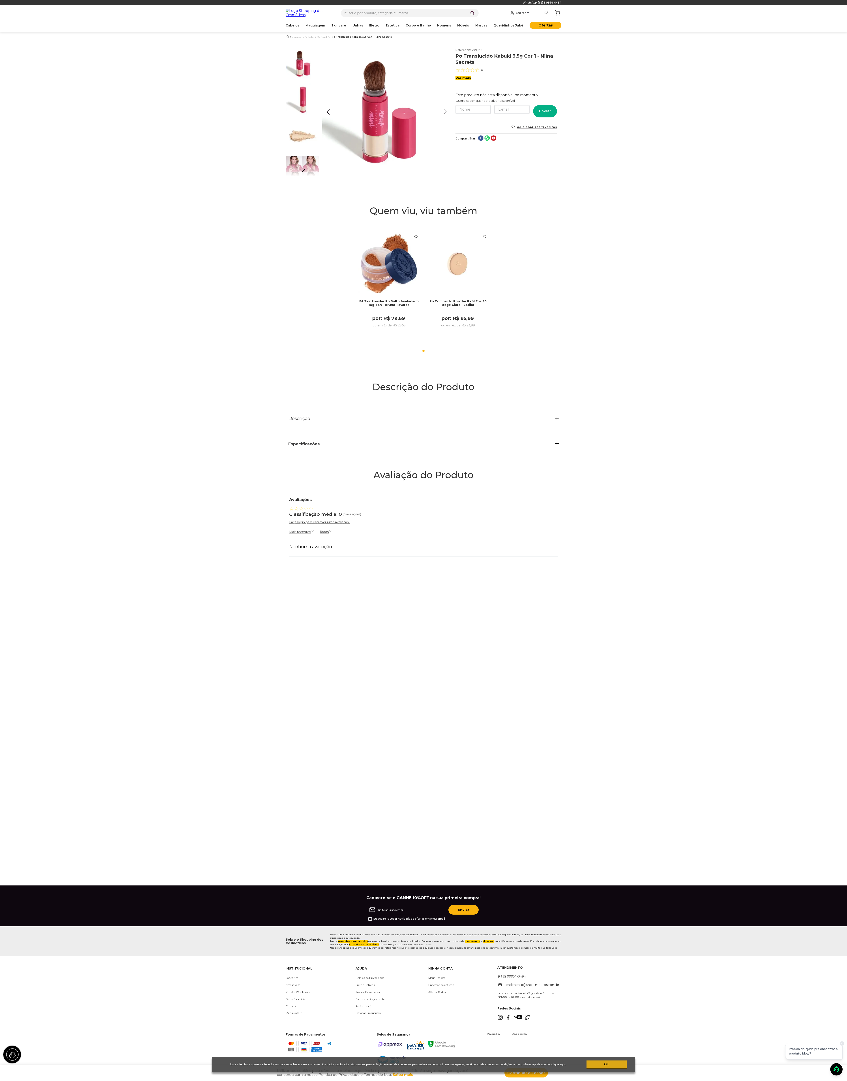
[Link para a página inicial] (287, 36)
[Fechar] (842, 1043)
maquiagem (472, 941)
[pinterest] (493, 138)
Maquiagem (297, 37)
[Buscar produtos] (472, 13)
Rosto (310, 37)
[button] (423, 419)
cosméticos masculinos (364, 944)
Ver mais (463, 78)
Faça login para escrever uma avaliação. (319, 522)
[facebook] (480, 138)
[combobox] (410, 13)
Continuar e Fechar (526, 1073)
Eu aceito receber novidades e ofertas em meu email (409, 918)
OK (606, 1064)
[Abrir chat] (836, 1069)
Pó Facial (322, 37)
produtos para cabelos (353, 941)
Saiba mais (403, 1075)
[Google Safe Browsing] (441, 1046)
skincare (488, 941)
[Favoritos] (546, 13)
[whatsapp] (487, 138)
